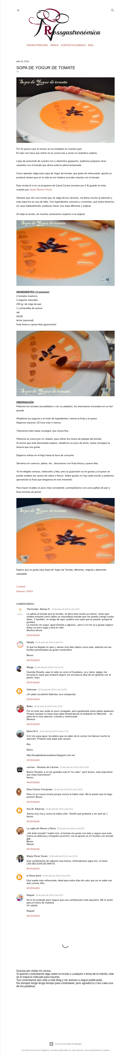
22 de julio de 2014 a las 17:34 (54, 731)
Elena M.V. (32, 731)
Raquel (30, 895)
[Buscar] (113, 9)
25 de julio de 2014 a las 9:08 (56, 876)
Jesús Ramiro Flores (41, 189)
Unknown (32, 689)
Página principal (37, 45)
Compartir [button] (21, 586)
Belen (30, 706)
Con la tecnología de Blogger (68, 1044)
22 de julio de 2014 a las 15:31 (48, 706)
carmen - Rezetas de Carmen (43, 767)
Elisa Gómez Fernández (40, 789)
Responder (33, 635)
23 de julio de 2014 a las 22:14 (63, 856)
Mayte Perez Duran (37, 856)
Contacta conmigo (73, 45)
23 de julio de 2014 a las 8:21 (59, 809)
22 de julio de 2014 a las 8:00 (65, 609)
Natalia (30, 642)
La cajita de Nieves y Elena (41, 828)
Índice (54, 45)
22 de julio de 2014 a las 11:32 (49, 667)
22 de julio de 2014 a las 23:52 (68, 789)
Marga (30, 667)
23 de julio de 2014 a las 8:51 (71, 828)
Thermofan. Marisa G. (38, 609)
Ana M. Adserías (35, 808)
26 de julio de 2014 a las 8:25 (49, 895)
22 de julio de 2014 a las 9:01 (49, 642)
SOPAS (29, 591)
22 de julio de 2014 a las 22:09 (74, 767)
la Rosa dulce (34, 875)
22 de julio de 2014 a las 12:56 (52, 689)
